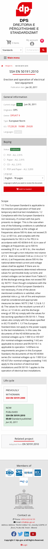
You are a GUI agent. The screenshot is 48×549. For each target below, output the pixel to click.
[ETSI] (24, 481)
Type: (6, 121)
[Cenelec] (28, 473)
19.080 (21, 126)
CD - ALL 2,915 (13, 164)
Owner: (7, 115)
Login (25, 545)
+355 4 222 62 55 (28, 519)
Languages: (8, 132)
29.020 (29, 126)
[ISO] (10, 473)
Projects (8, 66)
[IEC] (38, 473)
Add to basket (25, 189)
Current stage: (10, 104)
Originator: (8, 110)
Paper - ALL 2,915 (15, 159)
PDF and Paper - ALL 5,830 (19, 169)
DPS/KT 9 (15, 115)
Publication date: (18, 87)
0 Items (15, 43)
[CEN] (19, 473)
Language (8, 174)
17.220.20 (12, 126)
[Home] (2, 66)
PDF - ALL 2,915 (14, 155)
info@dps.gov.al (28, 522)
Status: (6, 149)
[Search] (43, 49)
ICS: (5, 126)
